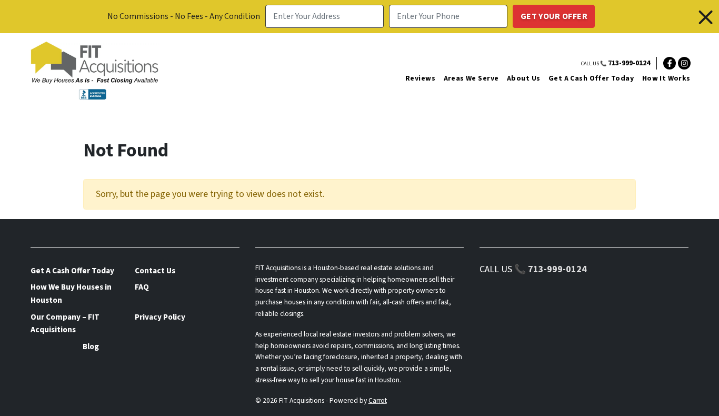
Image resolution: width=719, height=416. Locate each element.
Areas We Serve (471, 78)
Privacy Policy (160, 317)
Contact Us (155, 270)
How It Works (666, 78)
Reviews (420, 78)
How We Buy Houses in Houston (71, 293)
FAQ (142, 287)
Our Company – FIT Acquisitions (65, 323)
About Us (523, 78)
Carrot (377, 400)
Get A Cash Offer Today (591, 78)
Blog (91, 346)
